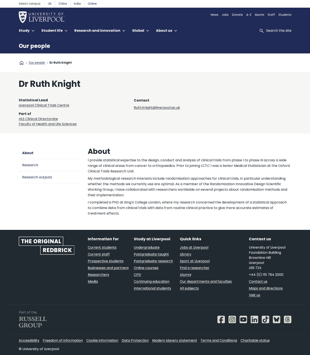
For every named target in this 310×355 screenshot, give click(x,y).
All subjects (189, 288)
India (77, 4)
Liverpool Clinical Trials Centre (44, 105)
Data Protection (135, 340)
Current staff (99, 254)
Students (284, 15)
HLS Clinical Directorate (38, 118)
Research (30, 165)
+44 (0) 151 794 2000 (266, 274)
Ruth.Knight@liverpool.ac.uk (157, 107)
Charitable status (255, 340)
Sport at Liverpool (195, 261)
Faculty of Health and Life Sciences (48, 124)
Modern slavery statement (174, 340)
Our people (34, 46)
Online (92, 4)
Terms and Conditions (218, 340)
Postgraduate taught (151, 254)
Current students (102, 247)
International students (152, 288)
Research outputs (37, 177)
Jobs (225, 15)
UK (50, 4)
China (63, 4)
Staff (271, 15)
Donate (237, 15)
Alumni (259, 15)
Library (185, 254)
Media (93, 281)
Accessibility (29, 340)
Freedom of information (63, 340)
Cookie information (102, 340)
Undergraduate (147, 247)
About (27, 152)
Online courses (146, 267)
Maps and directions (266, 288)
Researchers (98, 274)
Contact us (258, 281)
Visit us (254, 295)
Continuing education (151, 281)
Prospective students (106, 261)
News (214, 15)
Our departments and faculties (206, 281)
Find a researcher (194, 267)
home (21, 62)
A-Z (248, 15)
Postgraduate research (153, 261)
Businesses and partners (108, 267)
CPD (137, 274)
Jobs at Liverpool (194, 247)
